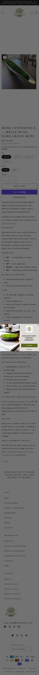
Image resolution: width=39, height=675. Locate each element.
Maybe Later (29, 349)
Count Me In (29, 345)
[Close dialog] (38, 324)
